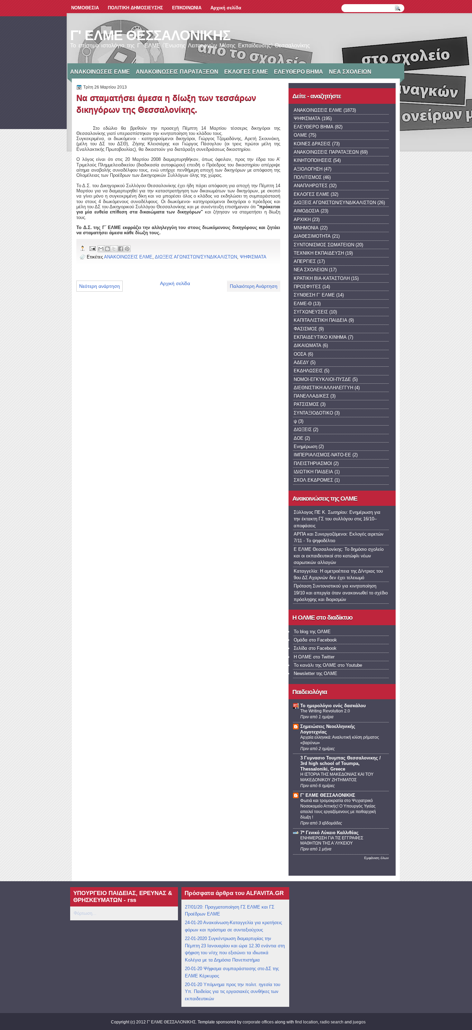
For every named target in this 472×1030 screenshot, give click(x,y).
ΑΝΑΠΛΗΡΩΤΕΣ (311, 185)
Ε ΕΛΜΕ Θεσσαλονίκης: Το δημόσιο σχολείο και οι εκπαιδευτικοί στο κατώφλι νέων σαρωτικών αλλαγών (339, 556)
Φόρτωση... (85, 913)
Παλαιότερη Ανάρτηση (253, 286)
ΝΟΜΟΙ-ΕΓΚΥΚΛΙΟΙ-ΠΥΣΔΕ (322, 379)
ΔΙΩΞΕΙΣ (303, 429)
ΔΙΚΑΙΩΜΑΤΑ (307, 345)
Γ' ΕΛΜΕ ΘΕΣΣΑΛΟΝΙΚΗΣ (150, 35)
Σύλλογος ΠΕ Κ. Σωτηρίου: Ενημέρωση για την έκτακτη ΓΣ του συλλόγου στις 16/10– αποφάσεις (337, 519)
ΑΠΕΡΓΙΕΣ (305, 261)
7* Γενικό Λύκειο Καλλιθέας (329, 832)
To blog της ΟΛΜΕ (312, 631)
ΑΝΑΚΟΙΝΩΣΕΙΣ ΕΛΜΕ (100, 72)
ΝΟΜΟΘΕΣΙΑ (85, 7)
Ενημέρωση (305, 446)
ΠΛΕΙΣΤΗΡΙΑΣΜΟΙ (313, 463)
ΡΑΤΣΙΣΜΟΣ (306, 404)
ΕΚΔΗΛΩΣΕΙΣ (308, 370)
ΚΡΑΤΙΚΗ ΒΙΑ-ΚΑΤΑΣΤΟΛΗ (322, 278)
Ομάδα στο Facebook (315, 639)
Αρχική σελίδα (225, 7)
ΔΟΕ (298, 438)
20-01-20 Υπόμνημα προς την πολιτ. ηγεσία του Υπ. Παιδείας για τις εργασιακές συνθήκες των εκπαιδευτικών (232, 992)
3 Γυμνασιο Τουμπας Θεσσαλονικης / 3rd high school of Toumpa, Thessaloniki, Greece (340, 763)
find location (306, 1022)
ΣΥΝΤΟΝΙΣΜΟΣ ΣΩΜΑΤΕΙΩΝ (324, 244)
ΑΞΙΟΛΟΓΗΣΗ (308, 169)
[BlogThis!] (107, 248)
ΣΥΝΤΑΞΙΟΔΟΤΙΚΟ (313, 413)
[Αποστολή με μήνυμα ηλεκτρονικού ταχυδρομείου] (100, 248)
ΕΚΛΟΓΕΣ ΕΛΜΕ (246, 72)
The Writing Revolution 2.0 (325, 711)
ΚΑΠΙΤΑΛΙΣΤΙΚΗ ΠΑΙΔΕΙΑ (320, 320)
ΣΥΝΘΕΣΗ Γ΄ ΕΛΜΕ (314, 295)
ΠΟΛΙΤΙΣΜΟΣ (308, 177)
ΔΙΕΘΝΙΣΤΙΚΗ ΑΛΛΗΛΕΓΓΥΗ (323, 387)
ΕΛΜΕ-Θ (303, 303)
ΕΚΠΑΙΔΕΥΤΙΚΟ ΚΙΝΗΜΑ (320, 337)
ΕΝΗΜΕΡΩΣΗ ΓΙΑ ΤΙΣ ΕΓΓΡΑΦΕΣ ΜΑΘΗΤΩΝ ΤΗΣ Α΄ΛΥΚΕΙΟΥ (331, 841)
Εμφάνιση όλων (376, 858)
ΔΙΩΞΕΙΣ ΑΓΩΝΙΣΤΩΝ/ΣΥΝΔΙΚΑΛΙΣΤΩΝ (196, 256)
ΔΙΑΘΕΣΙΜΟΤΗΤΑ (312, 236)
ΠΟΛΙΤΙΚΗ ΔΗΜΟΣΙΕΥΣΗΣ (135, 7)
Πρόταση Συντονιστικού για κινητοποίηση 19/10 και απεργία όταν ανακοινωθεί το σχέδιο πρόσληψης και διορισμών (341, 592)
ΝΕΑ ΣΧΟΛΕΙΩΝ (350, 72)
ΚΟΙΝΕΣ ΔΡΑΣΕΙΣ (312, 143)
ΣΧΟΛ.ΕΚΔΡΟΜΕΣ (313, 480)
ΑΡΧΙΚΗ (302, 219)
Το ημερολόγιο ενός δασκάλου (333, 705)
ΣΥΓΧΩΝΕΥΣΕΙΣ (311, 312)
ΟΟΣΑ (300, 354)
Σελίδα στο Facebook (315, 648)
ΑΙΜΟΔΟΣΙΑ (306, 210)
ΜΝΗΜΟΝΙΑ (306, 227)
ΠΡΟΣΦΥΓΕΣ (307, 286)
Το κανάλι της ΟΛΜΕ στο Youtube (328, 665)
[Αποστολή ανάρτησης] (92, 248)
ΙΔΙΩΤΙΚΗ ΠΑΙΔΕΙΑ (313, 471)
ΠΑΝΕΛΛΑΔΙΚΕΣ (311, 396)
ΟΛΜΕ (300, 135)
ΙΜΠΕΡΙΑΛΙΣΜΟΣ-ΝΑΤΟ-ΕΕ (322, 454)
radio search (331, 1022)
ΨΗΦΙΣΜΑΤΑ (253, 256)
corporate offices (258, 1022)
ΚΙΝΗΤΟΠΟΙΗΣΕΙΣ (313, 160)
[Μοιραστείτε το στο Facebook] (120, 248)
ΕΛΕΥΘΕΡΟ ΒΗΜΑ (298, 72)
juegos (359, 1022)
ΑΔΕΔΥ (301, 362)
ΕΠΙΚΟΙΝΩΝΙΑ (186, 7)
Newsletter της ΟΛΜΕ (315, 673)
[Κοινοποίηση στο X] (114, 248)
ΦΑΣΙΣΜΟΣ (305, 328)
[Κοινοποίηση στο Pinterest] (127, 248)
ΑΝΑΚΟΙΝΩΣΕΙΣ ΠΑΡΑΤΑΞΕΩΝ (177, 72)
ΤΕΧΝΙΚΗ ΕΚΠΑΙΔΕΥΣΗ (319, 253)
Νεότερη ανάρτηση (99, 286)
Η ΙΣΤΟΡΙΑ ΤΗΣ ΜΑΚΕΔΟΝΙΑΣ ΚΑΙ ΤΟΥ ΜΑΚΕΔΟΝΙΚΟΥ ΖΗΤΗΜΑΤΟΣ (337, 777)
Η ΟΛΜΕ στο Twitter (314, 656)
